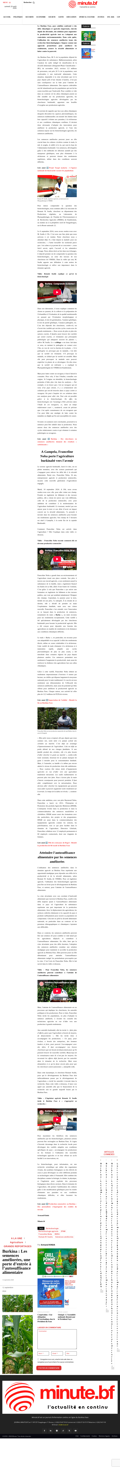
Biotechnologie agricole (48, 1231)
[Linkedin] (50, 1430)
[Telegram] (57, 1430)
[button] (30, 2)
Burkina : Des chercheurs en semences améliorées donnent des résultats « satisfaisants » (57, 441)
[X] (69, 1430)
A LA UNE (16, 1238)
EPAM (63, 1231)
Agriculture (16, 1242)
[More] (29, 1291)
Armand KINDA (48, 1244)
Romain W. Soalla (46, 1237)
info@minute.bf (63, 1425)
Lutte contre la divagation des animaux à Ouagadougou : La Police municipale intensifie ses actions (117, 1255)
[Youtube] (75, 1430)
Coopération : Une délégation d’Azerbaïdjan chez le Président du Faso (46, 1318)
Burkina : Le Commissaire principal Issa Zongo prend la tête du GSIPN (101, 1225)
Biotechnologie (52, 1228)
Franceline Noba (45, 1234)
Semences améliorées (64, 1237)
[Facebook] (44, 1430)
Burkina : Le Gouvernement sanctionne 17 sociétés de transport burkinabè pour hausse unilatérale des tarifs (112, 1263)
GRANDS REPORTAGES (18, 1246)
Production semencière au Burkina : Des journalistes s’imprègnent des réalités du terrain (57, 1206)
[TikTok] (63, 1430)
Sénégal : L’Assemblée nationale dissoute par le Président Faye (67, 1317)
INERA (57, 1234)
